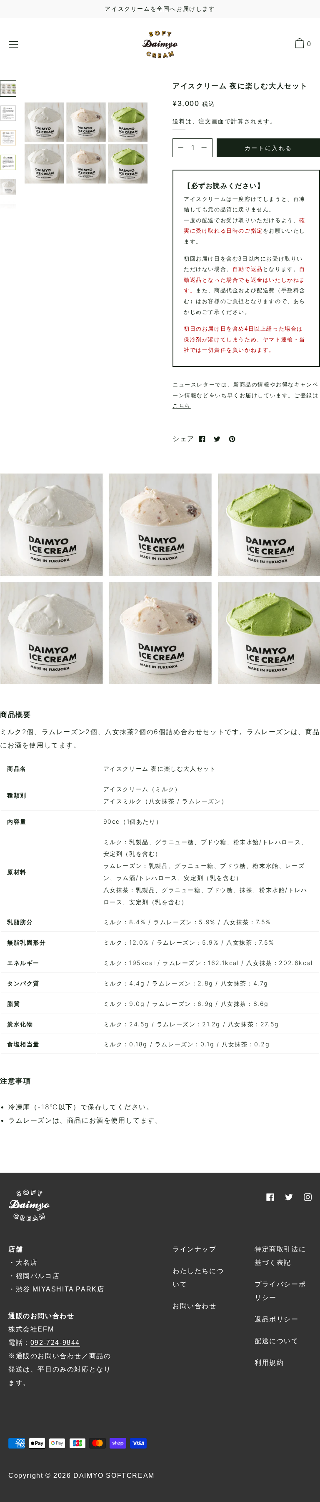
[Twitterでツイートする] (217, 439)
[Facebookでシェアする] (202, 439)
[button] (86, 141)
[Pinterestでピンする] (232, 439)
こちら (181, 406)
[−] (181, 148)
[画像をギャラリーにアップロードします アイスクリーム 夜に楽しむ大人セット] (8, 88)
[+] (204, 148)
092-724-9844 (55, 1342)
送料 (178, 121)
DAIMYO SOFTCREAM (114, 1475)
